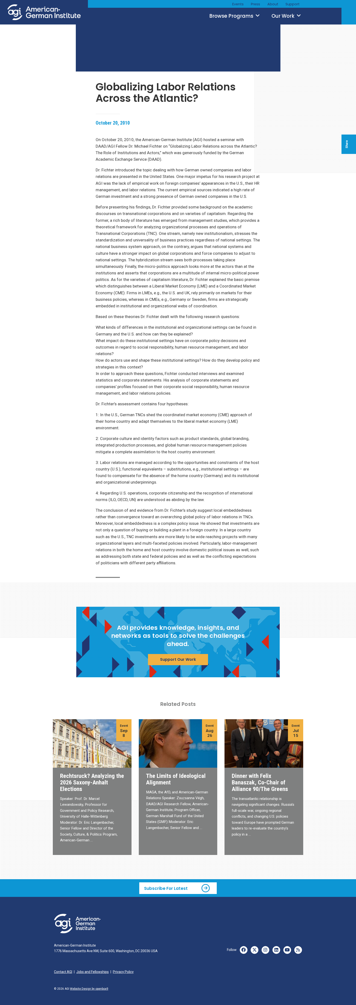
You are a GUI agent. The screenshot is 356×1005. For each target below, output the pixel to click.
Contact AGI (63, 972)
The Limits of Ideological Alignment (176, 779)
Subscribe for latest (166, 888)
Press (255, 4)
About (272, 4)
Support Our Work (178, 659)
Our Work (283, 16)
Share (346, 144)
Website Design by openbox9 (89, 988)
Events (238, 4)
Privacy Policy (123, 972)
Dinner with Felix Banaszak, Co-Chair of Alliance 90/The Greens (260, 782)
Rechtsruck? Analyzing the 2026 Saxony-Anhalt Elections (92, 782)
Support (293, 4)
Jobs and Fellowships (92, 972)
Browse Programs (232, 16)
